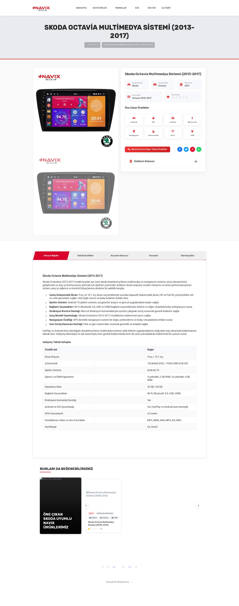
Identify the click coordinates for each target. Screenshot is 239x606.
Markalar (120, 8)
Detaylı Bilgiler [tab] (51, 255)
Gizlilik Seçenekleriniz (151, 588)
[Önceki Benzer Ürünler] (86, 506)
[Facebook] (103, 567)
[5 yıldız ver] (186, 97)
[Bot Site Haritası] (132, 582)
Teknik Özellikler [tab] (85, 255)
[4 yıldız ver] (183, 97)
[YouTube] (114, 567)
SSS (137, 8)
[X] (119, 567)
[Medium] (130, 567)
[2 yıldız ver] (176, 97)
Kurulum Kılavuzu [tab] (120, 255)
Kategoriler (100, 8)
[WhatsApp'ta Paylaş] (198, 149)
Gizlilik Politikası (82, 588)
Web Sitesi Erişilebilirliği (112, 588)
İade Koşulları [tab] (188, 255)
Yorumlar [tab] (154, 255)
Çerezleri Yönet (132, 588)
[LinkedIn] (123, 567)
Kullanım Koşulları (170, 588)
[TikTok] (136, 567)
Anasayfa (81, 8)
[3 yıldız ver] (180, 97)
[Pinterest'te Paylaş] (192, 149)
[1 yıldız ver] (173, 97)
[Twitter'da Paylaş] (186, 149)
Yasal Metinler (67, 588)
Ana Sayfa (93, 45)
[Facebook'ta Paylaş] (179, 149)
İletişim (166, 8)
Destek (152, 8)
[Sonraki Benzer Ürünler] (198, 506)
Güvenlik (96, 588)
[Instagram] (108, 567)
